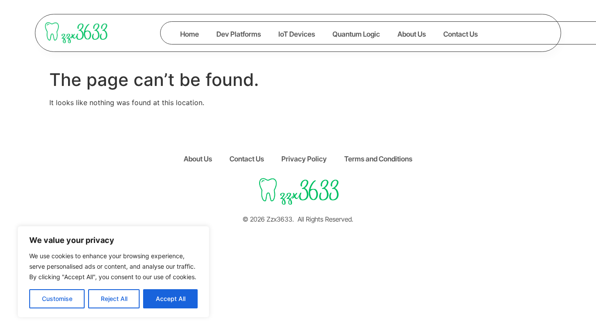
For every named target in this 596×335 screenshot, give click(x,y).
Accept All (170, 298)
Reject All (114, 298)
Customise (57, 298)
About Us (411, 34)
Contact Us (460, 34)
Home (189, 34)
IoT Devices (296, 34)
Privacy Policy (304, 158)
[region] (113, 272)
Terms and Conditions (378, 158)
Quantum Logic (356, 34)
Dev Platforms (238, 34)
